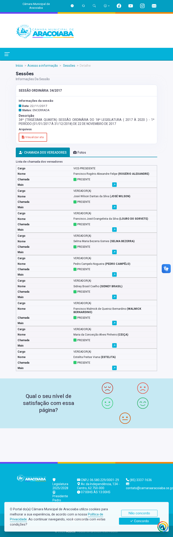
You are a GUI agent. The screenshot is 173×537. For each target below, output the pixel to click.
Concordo (141, 521)
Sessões (68, 65)
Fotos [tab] (81, 152)
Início (19, 65)
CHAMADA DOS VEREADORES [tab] (45, 152)
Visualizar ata (34, 137)
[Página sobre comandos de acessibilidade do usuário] (106, 5)
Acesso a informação (42, 65)
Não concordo (139, 513)
